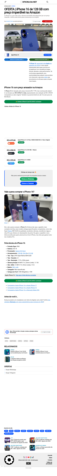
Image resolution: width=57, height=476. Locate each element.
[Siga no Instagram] (26, 457)
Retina (10, 231)
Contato (50, 460)
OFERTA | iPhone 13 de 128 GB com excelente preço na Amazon (19, 352)
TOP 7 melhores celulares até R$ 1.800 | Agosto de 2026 (19, 447)
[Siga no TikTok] (33, 457)
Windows (36, 430)
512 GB (31, 253)
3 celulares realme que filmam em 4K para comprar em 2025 (18, 359)
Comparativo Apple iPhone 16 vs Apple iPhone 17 (22, 285)
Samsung (24, 430)
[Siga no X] (24, 457)
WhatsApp (30, 430)
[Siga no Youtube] (28, 457)
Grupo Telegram (11, 373)
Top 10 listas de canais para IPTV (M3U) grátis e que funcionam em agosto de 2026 (19, 441)
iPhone (5, 222)
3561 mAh (15, 267)
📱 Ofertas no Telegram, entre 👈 (15, 59)
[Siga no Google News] (31, 457)
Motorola (17, 430)
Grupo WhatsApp (11, 370)
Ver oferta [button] (21, 142)
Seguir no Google (37, 21)
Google (11, 430)
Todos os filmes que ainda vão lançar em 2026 (44, 447)
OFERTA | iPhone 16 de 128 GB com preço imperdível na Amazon (26, 11)
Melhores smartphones (41, 438)
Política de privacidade (49, 463)
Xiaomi (42, 430)
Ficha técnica (47, 54)
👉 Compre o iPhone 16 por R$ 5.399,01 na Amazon (28, 101)
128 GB (20, 253)
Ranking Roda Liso (9, 433)
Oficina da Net (7, 6)
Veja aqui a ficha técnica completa (26, 275)
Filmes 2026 (48, 430)
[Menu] (7, 2)
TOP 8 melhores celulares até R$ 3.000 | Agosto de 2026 (44, 440)
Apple (6, 430)
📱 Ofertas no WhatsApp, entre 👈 (41, 59)
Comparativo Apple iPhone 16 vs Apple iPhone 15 (22, 288)
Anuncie (50, 455)
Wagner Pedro (9, 21)
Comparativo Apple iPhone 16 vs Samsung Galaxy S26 (23, 290)
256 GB (25, 253)
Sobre (50, 457)
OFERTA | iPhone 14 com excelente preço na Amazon (43, 352)
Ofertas (13, 6)
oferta (45, 77)
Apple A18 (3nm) (21, 251)
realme (12, 357)
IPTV (12, 438)
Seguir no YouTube (48, 21)
